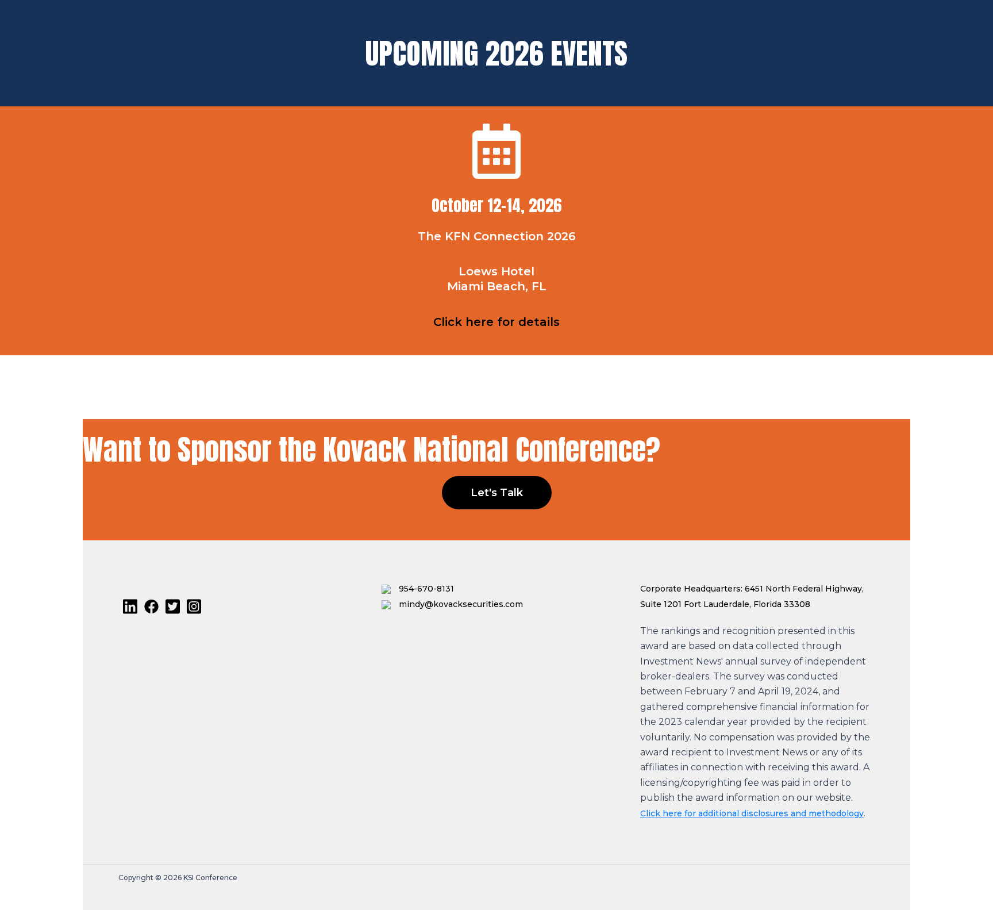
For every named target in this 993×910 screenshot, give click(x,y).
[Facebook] (151, 606)
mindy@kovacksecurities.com (460, 604)
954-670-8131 (425, 588)
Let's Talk (497, 492)
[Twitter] (173, 606)
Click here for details (496, 322)
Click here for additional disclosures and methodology (752, 813)
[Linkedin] (130, 606)
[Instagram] (194, 606)
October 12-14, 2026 (496, 205)
